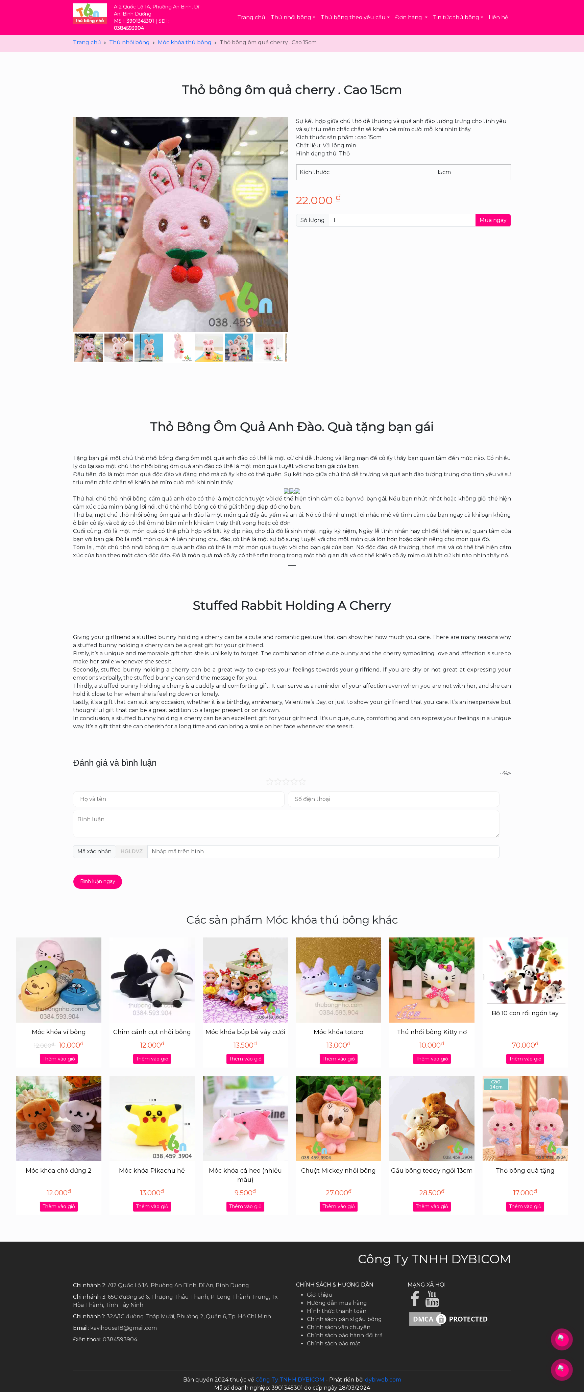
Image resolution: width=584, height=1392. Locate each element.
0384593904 (120, 1339)
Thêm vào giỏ (59, 1059)
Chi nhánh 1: (89, 1316)
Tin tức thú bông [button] (456, 17)
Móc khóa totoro (338, 1032)
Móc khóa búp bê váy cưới (245, 1032)
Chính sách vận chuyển (338, 1327)
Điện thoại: (87, 1339)
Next (296, 348)
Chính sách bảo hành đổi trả (345, 1335)
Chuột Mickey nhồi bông (338, 1170)
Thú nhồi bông (129, 42)
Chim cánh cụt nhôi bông (152, 1032)
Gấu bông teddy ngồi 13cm (432, 1170)
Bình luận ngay (97, 881)
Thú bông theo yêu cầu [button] (353, 17)
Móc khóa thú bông (185, 42)
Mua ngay (493, 220)
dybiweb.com (383, 1379)
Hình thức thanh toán (336, 1311)
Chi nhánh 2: (89, 1285)
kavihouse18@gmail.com (123, 1328)
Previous (64, 348)
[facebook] (416, 1303)
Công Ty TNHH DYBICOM (290, 1379)
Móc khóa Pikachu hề (152, 1170)
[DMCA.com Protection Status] (450, 1318)
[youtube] (433, 1303)
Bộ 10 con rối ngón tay (525, 1013)
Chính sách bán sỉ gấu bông (344, 1319)
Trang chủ (251, 17)
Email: (81, 1328)
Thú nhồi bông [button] (291, 17)
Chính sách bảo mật (334, 1343)
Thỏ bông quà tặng (525, 1170)
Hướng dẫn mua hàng (337, 1303)
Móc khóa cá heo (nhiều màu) (245, 1175)
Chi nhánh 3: (89, 1297)
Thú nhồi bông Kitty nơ (432, 1032)
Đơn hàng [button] (409, 17)
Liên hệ (498, 17)
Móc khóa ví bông (59, 1032)
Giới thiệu (320, 1295)
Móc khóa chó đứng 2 (59, 1170)
